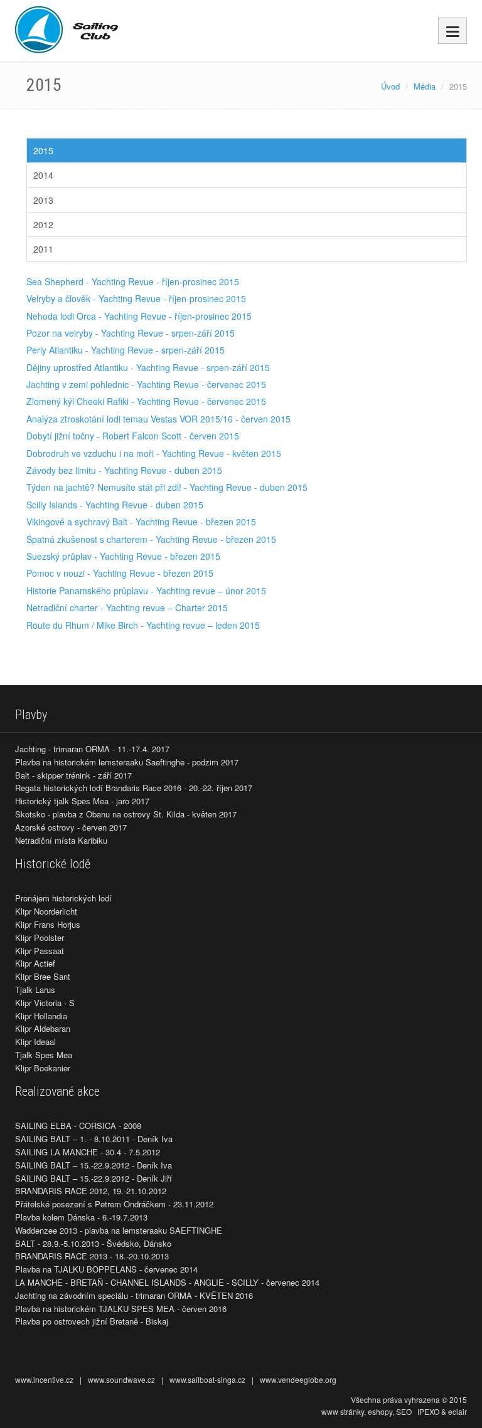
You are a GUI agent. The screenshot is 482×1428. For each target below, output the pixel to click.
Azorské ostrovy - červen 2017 (71, 827)
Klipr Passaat (39, 951)
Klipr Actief (35, 963)
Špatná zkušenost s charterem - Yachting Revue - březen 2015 (151, 539)
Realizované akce (57, 1091)
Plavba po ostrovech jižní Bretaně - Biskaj (91, 1321)
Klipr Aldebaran (42, 1028)
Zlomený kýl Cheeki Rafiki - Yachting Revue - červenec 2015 (146, 401)
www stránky (342, 1411)
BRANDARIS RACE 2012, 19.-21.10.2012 (90, 1191)
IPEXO (428, 1411)
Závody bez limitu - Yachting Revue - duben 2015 (124, 470)
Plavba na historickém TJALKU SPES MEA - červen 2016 (121, 1309)
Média (425, 86)
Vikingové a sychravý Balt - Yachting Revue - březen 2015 (141, 521)
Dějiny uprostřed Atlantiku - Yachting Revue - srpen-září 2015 (148, 367)
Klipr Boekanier (42, 1068)
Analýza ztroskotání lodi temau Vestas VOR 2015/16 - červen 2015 (158, 418)
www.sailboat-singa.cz (207, 1379)
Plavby (31, 714)
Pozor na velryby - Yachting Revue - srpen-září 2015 (130, 333)
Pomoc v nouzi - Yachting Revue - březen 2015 (119, 573)
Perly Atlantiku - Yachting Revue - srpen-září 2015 (125, 350)
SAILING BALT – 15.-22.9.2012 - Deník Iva (93, 1165)
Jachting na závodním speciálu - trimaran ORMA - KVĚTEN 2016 (134, 1295)
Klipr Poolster (39, 937)
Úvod (390, 86)
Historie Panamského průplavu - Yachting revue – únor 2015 (146, 590)
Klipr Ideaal (35, 1041)
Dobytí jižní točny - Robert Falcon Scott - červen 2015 (132, 435)
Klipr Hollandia (41, 1016)
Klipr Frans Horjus (47, 924)
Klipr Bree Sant (42, 976)
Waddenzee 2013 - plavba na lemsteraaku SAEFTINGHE (118, 1230)
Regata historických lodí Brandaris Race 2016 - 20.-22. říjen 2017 (133, 788)
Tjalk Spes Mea (43, 1055)
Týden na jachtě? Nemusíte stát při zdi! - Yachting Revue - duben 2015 (167, 487)
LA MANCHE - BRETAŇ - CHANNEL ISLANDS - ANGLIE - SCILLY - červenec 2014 (167, 1282)
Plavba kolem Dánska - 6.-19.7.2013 (81, 1217)
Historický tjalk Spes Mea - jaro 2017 (82, 801)
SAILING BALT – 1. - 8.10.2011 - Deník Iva (94, 1139)
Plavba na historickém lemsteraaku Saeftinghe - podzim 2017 (126, 762)
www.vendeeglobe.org (298, 1379)
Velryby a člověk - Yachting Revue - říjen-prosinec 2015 (136, 298)
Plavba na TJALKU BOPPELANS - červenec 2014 (106, 1269)
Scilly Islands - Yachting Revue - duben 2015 (114, 504)
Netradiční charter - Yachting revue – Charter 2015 (127, 607)
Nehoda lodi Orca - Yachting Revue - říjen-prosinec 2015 (139, 316)
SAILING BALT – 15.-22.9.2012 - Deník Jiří (93, 1178)
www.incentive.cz (44, 1379)
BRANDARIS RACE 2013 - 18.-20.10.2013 (92, 1256)
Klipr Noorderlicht (46, 911)
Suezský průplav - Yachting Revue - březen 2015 (123, 556)
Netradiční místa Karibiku (61, 840)
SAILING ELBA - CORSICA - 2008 (78, 1125)
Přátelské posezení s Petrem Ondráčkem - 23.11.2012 (114, 1204)
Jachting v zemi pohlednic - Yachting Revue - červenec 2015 (146, 384)
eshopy (380, 1411)
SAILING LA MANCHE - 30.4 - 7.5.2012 (87, 1152)
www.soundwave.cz (121, 1379)
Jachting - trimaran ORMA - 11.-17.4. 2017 (92, 749)
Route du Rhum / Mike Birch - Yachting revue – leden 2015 (143, 625)
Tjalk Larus (35, 989)
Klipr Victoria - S (45, 1003)
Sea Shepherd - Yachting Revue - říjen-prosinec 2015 (132, 281)
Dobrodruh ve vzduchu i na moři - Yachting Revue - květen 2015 (153, 453)
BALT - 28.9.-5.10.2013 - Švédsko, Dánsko (93, 1243)
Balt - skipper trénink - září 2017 (73, 775)
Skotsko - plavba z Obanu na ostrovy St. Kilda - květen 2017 (126, 814)
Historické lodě (52, 863)
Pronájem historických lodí (63, 898)
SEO (404, 1411)
